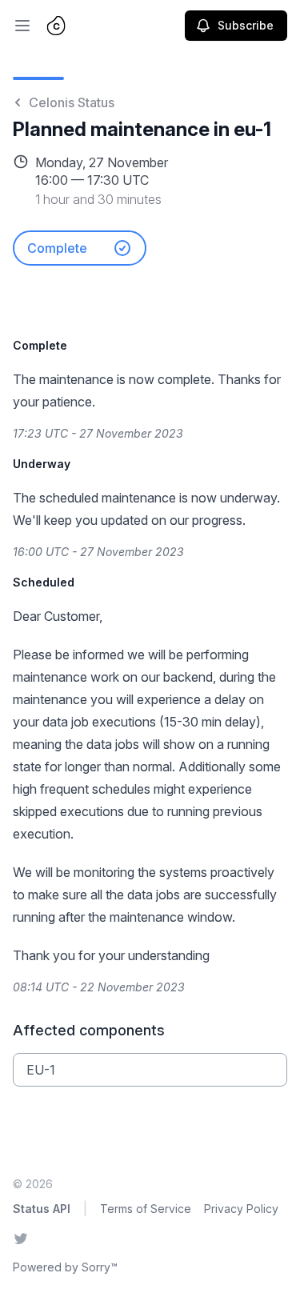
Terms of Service (145, 1208)
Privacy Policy (241, 1208)
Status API (41, 1208)
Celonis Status (71, 102)
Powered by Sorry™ (65, 1267)
